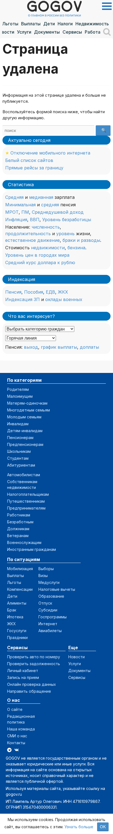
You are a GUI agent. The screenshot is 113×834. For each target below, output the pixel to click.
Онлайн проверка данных (31, 684)
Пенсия (13, 292)
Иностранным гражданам (31, 549)
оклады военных (63, 299)
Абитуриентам (21, 465)
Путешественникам (26, 501)
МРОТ (12, 212)
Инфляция (16, 219)
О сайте (14, 709)
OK (103, 826)
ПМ (25, 212)
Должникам (18, 528)
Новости (76, 656)
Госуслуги (16, 630)
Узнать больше (78, 826)
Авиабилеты (50, 630)
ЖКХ (63, 292)
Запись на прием (23, 677)
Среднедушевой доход (58, 212)
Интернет (47, 623)
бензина (76, 247)
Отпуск (45, 603)
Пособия (33, 292)
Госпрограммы (52, 616)
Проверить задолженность (33, 663)
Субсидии (47, 610)
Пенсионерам (20, 437)
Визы (43, 575)
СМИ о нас (17, 735)
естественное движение (32, 240)
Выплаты (31, 23)
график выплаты (59, 347)
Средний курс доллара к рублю (40, 262)
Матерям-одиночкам (27, 403)
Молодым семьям (24, 417)
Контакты (16, 742)
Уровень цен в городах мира (37, 255)
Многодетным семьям (28, 410)
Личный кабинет (22, 670)
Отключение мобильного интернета (50, 153)
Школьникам (19, 451)
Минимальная (20, 204)
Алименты (16, 603)
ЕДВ (50, 292)
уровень (65, 233)
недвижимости (48, 247)
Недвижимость (92, 23)
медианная (41, 197)
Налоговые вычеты (56, 589)
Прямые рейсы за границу (34, 167)
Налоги (65, 23)
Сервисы (72, 32)
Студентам (18, 458)
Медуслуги (49, 582)
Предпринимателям (26, 508)
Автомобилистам (23, 474)
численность (46, 227)
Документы (47, 32)
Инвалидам (18, 423)
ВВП (34, 219)
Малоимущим (20, 396)
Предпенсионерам (25, 444)
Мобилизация (20, 568)
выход (31, 347)
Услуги (24, 32)
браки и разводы (81, 240)
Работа (92, 32)
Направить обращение (29, 691)
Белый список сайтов (29, 160)
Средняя (14, 197)
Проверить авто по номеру (33, 656)
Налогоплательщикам (28, 494)
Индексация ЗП (22, 299)
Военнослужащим (24, 542)
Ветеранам (18, 535)
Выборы (46, 568)
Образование (51, 596)
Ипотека (15, 616)
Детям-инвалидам (25, 430)
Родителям (18, 389)
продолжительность (28, 233)
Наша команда (21, 729)
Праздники (17, 637)
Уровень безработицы (66, 219)
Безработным (20, 521)
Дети (49, 23)
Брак (11, 610)
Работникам (18, 515)
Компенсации (20, 589)
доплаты (89, 347)
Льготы (10, 23)
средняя (50, 204)
